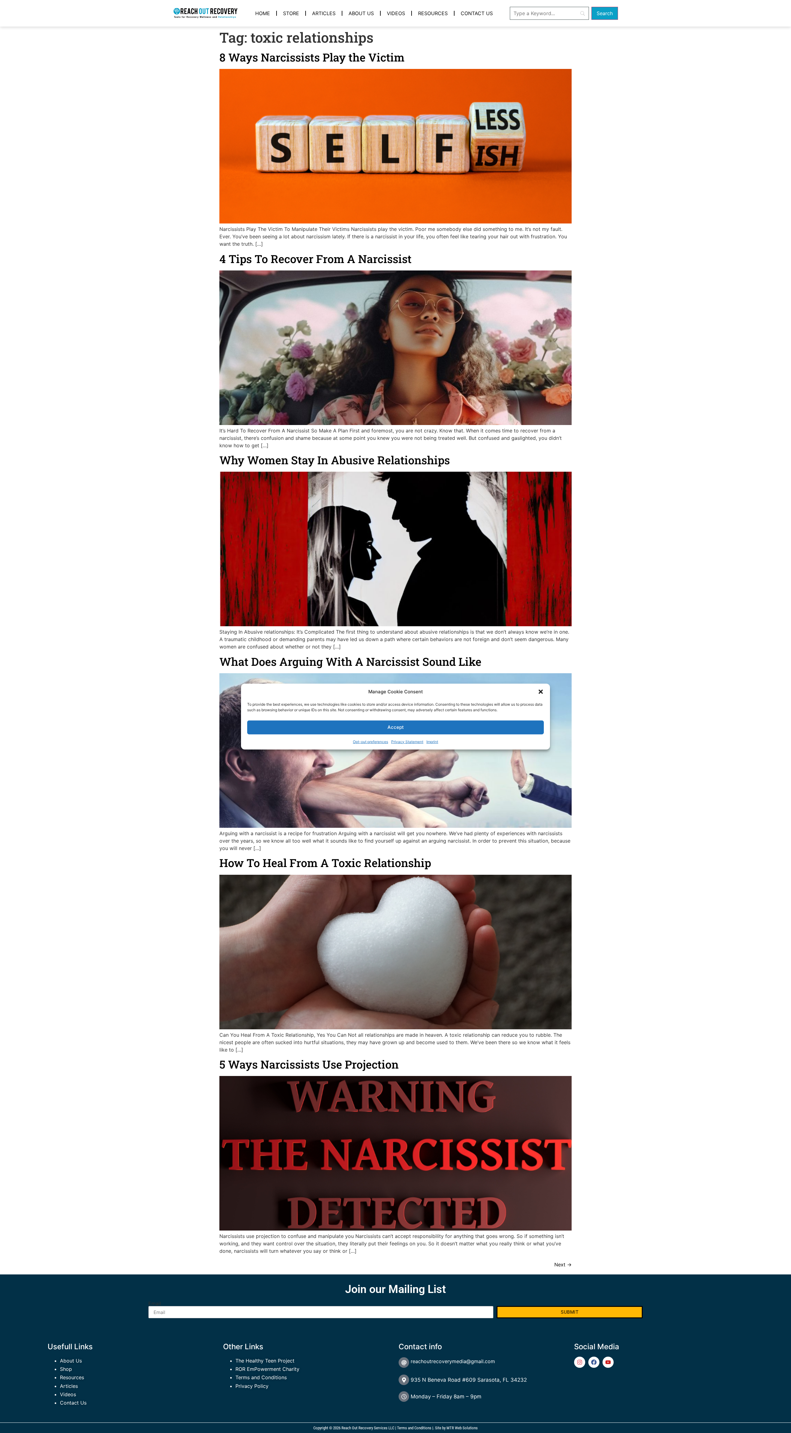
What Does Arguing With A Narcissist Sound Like (350, 661)
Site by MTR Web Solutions (456, 1428)
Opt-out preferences (370, 741)
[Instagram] (579, 1362)
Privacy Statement (407, 741)
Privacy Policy (252, 1386)
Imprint (432, 741)
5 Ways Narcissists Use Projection (309, 1064)
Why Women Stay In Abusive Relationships (334, 460)
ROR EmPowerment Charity (267, 1369)
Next (563, 1264)
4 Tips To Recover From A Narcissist (315, 258)
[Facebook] (593, 1362)
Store (291, 13)
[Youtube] (608, 1362)
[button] (541, 692)
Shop (66, 1369)
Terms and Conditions (261, 1377)
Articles (324, 13)
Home (262, 13)
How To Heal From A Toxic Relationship (325, 862)
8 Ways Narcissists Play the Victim (311, 57)
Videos (396, 13)
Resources (433, 13)
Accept (395, 727)
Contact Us (477, 13)
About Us (361, 13)
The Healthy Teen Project (264, 1361)
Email (154, 1303)
